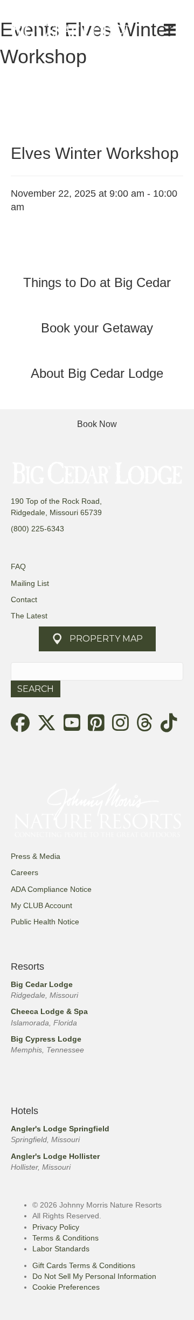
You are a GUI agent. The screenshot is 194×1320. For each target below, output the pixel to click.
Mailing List (30, 583)
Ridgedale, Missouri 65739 (56, 512)
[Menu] (169, 29)
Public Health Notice (45, 921)
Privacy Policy (55, 1227)
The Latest (29, 615)
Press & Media (35, 856)
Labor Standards (60, 1248)
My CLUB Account (41, 905)
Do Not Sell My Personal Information (94, 1276)
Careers (24, 872)
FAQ (18, 566)
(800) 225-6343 (37, 528)
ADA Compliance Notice (51, 889)
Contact (24, 599)
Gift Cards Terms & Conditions (83, 1265)
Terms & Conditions (65, 1238)
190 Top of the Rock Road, (56, 501)
